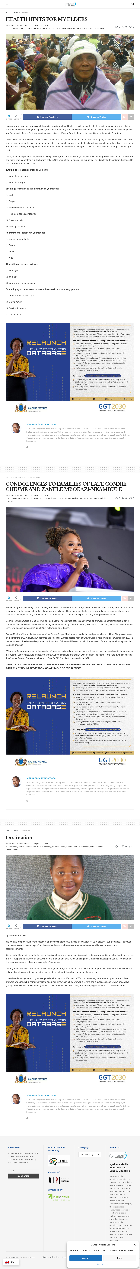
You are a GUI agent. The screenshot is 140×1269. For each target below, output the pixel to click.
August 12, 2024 (41, 844)
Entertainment (25, 28)
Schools (100, 28)
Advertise (54, 1257)
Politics (83, 28)
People (76, 28)
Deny (119, 1258)
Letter (15, 12)
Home (8, 12)
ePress (15, 1257)
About (44, 1257)
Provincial (92, 28)
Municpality (53, 28)
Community (25, 12)
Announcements (33, 477)
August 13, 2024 (41, 25)
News (69, 28)
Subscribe (66, 1257)
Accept (85, 1258)
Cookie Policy (102, 1264)
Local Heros (62, 498)
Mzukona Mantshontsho (18, 25)
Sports (15, 850)
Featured (37, 28)
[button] (134, 1244)
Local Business (49, 498)
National (62, 28)
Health (44, 28)
